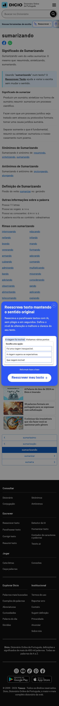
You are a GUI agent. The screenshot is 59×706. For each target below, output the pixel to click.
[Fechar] (54, 305)
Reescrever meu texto (28, 377)
